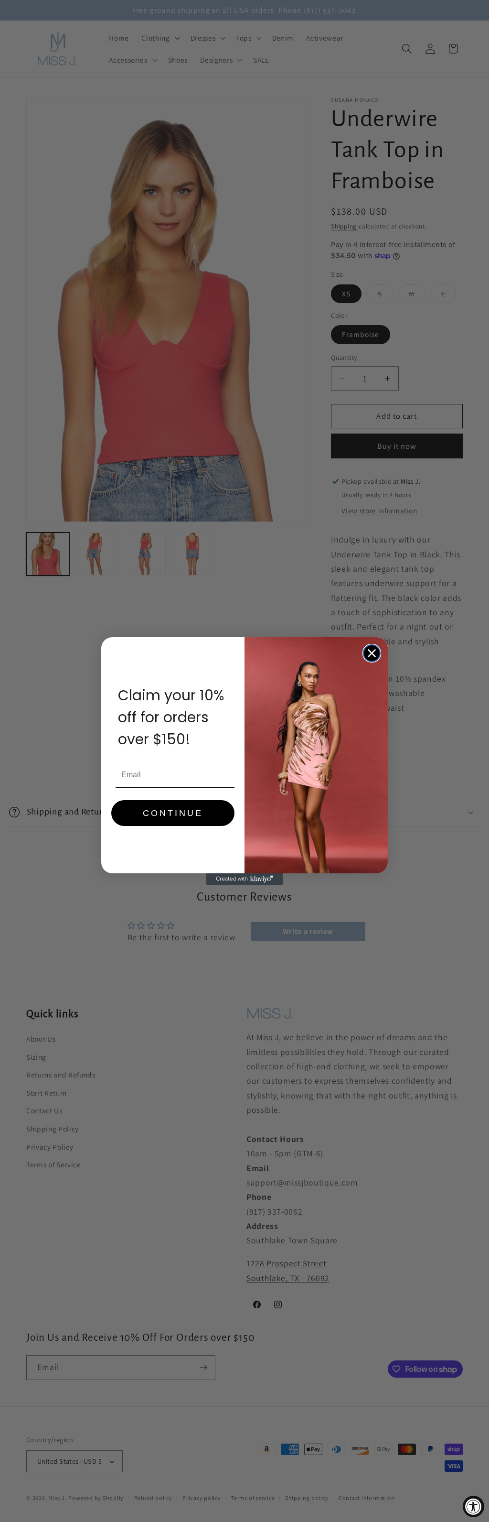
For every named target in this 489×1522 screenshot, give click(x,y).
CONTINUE (173, 813)
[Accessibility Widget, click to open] (473, 1506)
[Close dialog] (371, 653)
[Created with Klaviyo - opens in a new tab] (244, 879)
